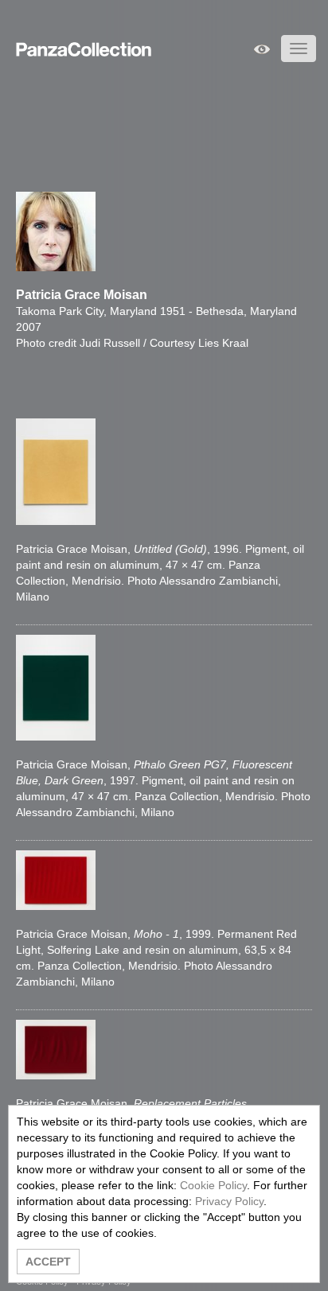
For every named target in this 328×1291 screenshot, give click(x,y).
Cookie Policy (213, 1185)
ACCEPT (48, 1261)
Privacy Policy (229, 1201)
